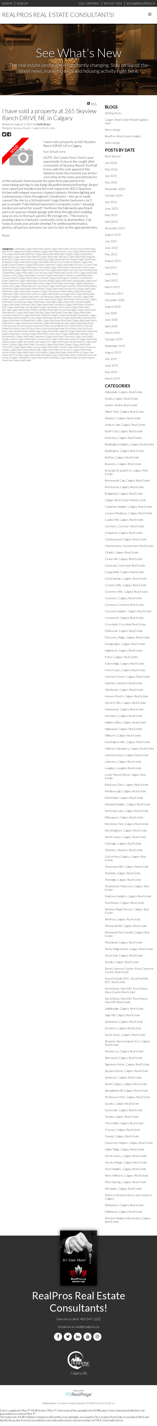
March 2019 (112, 378)
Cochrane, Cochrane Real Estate (83, 270)
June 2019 (111, 365)
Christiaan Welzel (66, 1403)
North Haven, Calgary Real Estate (74, 307)
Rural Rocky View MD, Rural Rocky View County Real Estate (37, 328)
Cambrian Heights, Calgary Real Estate (128, 506)
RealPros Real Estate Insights (123, 136)
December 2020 (115, 300)
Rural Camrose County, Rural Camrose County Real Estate (47, 324)
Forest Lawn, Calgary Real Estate (17, 286)
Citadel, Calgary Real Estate (26, 270)
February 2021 (114, 293)
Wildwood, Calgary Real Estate (63, 357)
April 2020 (111, 326)
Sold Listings (112, 142)
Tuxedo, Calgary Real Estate (72, 347)
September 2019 (115, 346)
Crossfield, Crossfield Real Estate (125, 624)
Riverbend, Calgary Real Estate (76, 320)
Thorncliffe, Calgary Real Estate (16, 347)
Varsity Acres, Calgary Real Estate (75, 349)
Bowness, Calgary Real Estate (72, 256)
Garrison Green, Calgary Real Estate (49, 286)
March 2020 (112, 332)
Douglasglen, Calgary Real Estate (125, 644)
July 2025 (111, 176)
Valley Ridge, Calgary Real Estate (44, 349)
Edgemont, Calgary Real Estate (23, 283)
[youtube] (88, 1337)
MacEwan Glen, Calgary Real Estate (126, 784)
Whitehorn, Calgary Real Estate (33, 357)
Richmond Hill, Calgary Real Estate (126, 926)
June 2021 (111, 274)
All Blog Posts (113, 113)
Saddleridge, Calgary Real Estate (44, 331)
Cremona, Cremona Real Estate (78, 275)
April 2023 (111, 221)
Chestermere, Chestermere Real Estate (129, 546)
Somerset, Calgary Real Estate (83, 339)
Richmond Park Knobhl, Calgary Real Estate (41, 320)
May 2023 (111, 215)
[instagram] (98, 1337)
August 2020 (113, 306)
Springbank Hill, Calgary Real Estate (52, 341)
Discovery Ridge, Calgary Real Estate (55, 280)
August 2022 (113, 234)
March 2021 (112, 287)
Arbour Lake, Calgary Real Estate (75, 251)
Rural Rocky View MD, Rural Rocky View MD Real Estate (126, 1000)
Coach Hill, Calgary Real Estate (54, 270)
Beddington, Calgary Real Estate (16, 256)
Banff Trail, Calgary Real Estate (124, 431)
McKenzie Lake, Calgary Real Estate (37, 304)
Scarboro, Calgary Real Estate (34, 333)
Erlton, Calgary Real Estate (50, 283)
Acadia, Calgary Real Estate (56, 248)
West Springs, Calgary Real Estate (25, 355)
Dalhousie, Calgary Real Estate (23, 280)
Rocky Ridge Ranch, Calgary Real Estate (129, 949)
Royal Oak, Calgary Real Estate (47, 323)
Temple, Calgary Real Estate (77, 344)
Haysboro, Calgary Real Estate (45, 291)
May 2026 (111, 169)
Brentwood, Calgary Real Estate (81, 259)
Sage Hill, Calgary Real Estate (73, 331)
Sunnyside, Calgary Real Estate (50, 344)
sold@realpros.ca (87, 1327)
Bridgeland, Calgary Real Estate (16, 262)
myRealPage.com (78, 1395)
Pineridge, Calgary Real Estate (77, 312)
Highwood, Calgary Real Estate (16, 294)
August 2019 (113, 352)
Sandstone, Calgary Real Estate (124, 1021)
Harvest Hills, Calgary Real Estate (79, 288)
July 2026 (111, 162)
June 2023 (111, 208)
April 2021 (111, 280)
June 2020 (111, 319)
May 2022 (111, 254)
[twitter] (69, 1337)
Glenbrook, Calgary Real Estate (16, 288)
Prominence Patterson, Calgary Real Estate (21, 315)
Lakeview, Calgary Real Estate (123, 761)
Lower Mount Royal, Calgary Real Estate (56, 299)
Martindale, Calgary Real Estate (60, 302)
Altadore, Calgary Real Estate (46, 251)
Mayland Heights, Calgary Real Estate (127, 804)
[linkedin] (78, 1337)
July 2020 (111, 313)
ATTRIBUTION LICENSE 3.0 (100, 1403)
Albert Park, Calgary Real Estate (16, 251)
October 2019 (113, 339)
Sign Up (22, 3)
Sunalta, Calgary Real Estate (22, 344)
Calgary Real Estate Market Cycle (47, 262)
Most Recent (113, 156)
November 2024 (115, 189)
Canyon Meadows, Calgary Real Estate (26, 264)
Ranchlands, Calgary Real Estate (124, 902)
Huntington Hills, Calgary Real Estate (77, 294)
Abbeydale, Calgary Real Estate (29, 248)
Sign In (7, 3)
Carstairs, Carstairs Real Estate (124, 526)
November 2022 (115, 228)
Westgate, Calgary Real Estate (56, 355)
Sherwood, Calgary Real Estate (79, 336)
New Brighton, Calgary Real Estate (42, 307)
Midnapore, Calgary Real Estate (69, 304)
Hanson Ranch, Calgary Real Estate (47, 288)
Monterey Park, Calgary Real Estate (127, 824)
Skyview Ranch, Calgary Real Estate (34, 128)
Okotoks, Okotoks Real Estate (44, 309)
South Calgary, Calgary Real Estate (18, 341)
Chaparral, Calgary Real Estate (23, 267)
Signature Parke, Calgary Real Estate (19, 339)
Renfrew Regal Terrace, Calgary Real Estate (33, 317)
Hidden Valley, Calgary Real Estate (75, 291)
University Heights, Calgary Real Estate (129, 1142)
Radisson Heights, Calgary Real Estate (59, 315)
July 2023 (111, 202)
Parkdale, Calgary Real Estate (48, 312)
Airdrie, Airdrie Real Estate (82, 248)
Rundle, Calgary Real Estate (74, 323)
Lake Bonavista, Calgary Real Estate (56, 296)
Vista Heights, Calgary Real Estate (50, 352)
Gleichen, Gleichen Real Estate (81, 286)
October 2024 (113, 195)
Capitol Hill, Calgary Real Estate (59, 264)
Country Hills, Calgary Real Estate (81, 272)
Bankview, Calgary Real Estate (39, 254)
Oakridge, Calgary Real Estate (15, 309)
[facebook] (59, 1337)
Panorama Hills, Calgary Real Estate (18, 312)
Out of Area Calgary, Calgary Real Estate (77, 309)
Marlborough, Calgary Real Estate (29, 302)
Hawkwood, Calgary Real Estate (16, 291)
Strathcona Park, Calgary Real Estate (127, 1097)
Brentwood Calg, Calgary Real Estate (49, 259)
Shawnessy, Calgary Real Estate (49, 336)
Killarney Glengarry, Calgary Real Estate (20, 296)
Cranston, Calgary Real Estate (49, 275)
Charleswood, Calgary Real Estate (53, 267)
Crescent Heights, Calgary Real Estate (19, 278)
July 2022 (111, 241)
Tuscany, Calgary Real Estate (45, 347)
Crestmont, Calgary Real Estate (52, 278)
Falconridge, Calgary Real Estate (78, 283)
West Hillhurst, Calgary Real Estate (126, 1175)
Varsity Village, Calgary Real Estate (18, 352)
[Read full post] (21, 157)
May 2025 (111, 182)
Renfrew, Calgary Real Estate (67, 317)
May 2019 (111, 372)
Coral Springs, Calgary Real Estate (49, 272)
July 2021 (111, 267)
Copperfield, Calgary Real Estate (18, 272)
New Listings (112, 129)
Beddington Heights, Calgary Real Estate (73, 254)
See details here (54, 151)
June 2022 (111, 247)
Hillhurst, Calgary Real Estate (45, 294)
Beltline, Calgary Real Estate (45, 256)
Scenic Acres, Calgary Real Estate (64, 333)
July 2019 (111, 359)
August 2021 (113, 261)
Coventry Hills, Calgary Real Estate (19, 275)
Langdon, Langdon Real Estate (23, 299)
